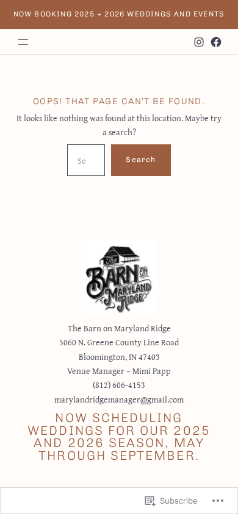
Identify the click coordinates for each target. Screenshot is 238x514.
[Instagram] (199, 42)
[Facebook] (216, 42)
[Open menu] (23, 42)
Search (141, 159)
